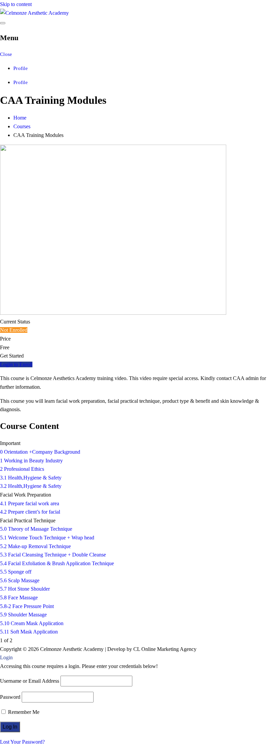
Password (10, 697)
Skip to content (16, 4)
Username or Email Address (29, 681)
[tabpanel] (137, 394)
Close (6, 54)
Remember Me (23, 712)
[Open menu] (2, 23)
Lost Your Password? (22, 742)
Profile (20, 68)
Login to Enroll (16, 364)
